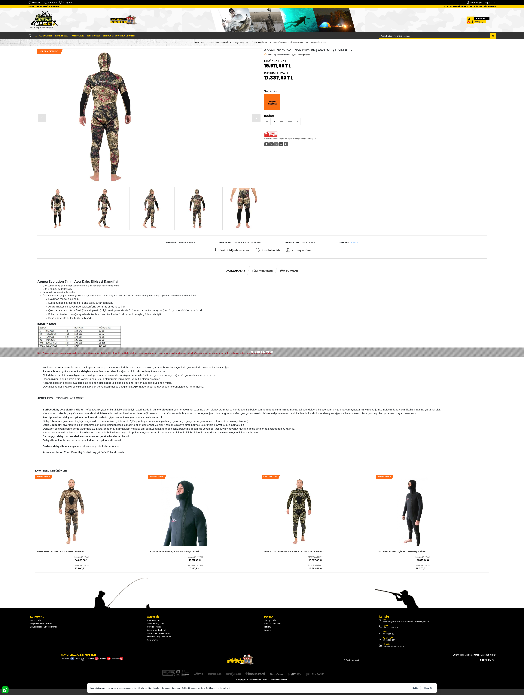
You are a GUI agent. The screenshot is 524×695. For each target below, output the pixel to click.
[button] (256, 118)
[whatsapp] (291, 144)
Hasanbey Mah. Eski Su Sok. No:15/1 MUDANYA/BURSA (406, 621)
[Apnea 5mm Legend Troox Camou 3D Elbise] (71, 511)
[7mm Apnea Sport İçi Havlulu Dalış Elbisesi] (412, 511)
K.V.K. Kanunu (153, 620)
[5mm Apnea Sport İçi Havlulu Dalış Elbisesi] (185, 511)
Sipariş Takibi (270, 620)
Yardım (267, 630)
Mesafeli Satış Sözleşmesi (159, 636)
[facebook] (266, 144)
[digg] (281, 144)
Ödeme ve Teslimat (156, 630)
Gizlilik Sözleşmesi (155, 623)
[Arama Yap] (493, 36)
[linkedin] (286, 144)
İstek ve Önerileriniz (273, 623)
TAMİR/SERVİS (77, 35)
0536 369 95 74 (390, 634)
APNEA (354, 242)
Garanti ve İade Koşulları (158, 633)
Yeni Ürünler (152, 640)
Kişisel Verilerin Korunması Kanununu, (164, 688)
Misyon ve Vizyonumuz (41, 623)
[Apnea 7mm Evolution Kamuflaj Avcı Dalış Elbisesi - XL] (149, 116)
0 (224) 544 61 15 (391, 627)
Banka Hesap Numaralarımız (43, 626)
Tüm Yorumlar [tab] (262, 271)
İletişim (267, 626)
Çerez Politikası (154, 626)
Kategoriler (45, 35)
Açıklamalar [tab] (235, 271)
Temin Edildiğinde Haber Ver (235, 250)
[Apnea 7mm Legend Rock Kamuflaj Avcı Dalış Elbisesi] (299, 511)
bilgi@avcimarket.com (394, 646)
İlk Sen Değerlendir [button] (302, 55)
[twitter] (271, 144)
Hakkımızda (61, 35)
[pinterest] (276, 144)
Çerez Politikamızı (208, 688)
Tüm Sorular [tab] (288, 271)
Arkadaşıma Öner (301, 250)
